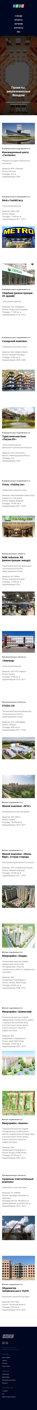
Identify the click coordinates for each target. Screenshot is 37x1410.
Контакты (18, 28)
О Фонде (18, 16)
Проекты (18, 20)
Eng (18, 32)
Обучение (18, 24)
